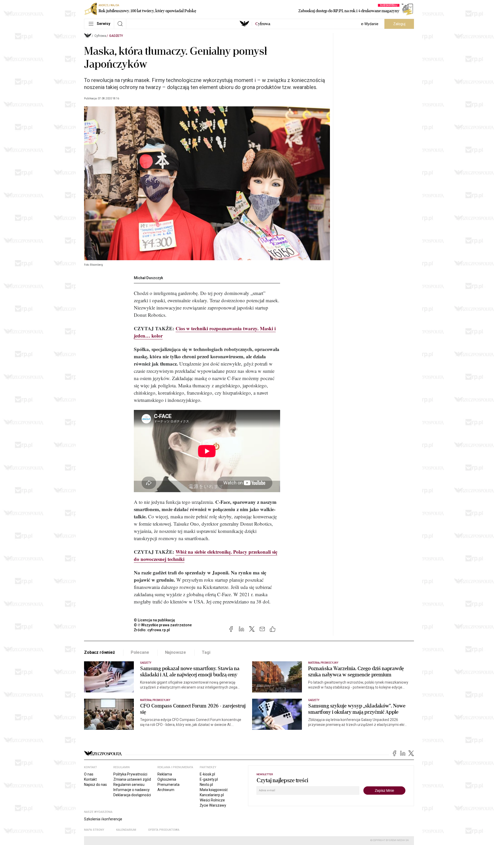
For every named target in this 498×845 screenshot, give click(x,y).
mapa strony (94, 830)
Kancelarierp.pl (212, 795)
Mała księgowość (214, 790)
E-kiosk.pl (207, 774)
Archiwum (165, 790)
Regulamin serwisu (128, 784)
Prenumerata (168, 784)
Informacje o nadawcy (131, 790)
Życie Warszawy (213, 805)
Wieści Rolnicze (212, 800)
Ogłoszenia (166, 779)
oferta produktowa (163, 830)
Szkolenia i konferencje (103, 819)
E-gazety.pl (209, 779)
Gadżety (116, 36)
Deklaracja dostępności (132, 795)
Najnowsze (175, 652)
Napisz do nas (95, 784)
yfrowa (262, 23)
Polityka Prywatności (130, 774)
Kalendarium (126, 830)
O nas (88, 774)
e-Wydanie (369, 24)
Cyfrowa (100, 36)
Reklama (164, 774)
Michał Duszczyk (148, 278)
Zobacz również (99, 652)
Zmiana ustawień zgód (132, 779)
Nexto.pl (206, 784)
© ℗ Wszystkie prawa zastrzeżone (163, 625)
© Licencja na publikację (154, 620)
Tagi (206, 652)
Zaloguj (399, 24)
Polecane (140, 652)
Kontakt (90, 779)
